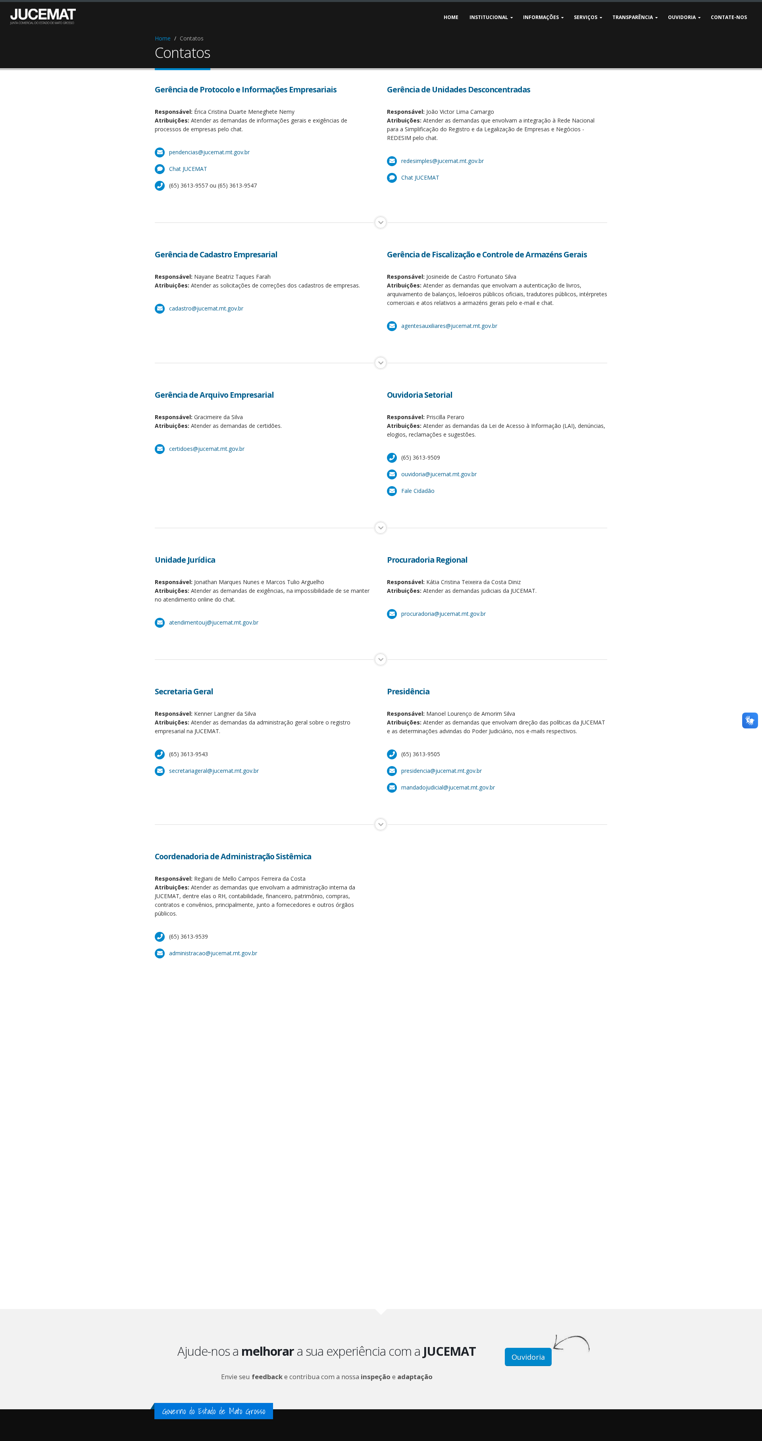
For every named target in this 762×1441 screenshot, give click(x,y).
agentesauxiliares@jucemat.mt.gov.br (449, 326)
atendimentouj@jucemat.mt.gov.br (213, 622)
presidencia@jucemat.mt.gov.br (441, 770)
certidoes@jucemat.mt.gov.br (206, 448)
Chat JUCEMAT (188, 168)
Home (163, 38)
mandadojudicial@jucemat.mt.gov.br (448, 787)
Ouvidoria (528, 1357)
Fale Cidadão (418, 490)
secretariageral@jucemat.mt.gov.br (214, 770)
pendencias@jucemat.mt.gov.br (209, 152)
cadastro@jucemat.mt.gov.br (206, 308)
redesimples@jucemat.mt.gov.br (442, 161)
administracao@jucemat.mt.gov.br (213, 953)
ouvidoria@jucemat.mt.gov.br (439, 474)
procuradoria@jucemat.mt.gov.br (443, 613)
